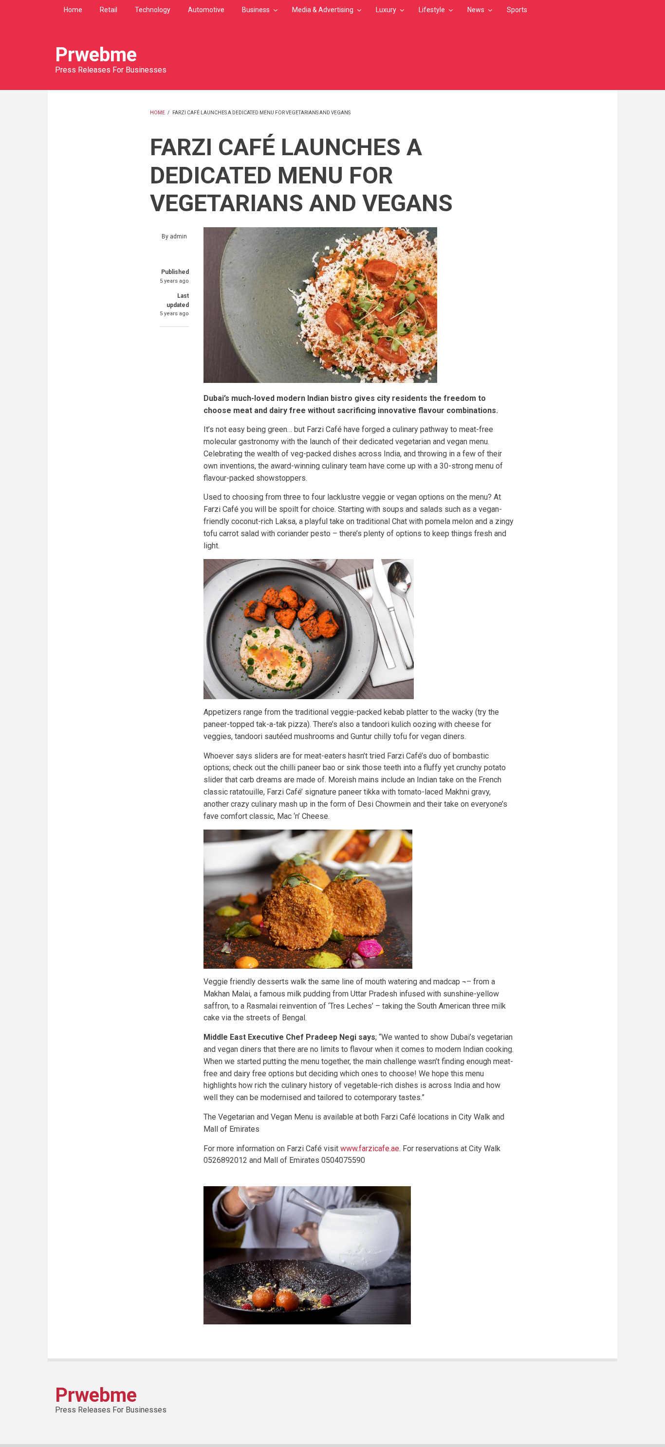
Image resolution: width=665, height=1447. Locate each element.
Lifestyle (432, 10)
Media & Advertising (322, 10)
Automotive (206, 10)
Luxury (386, 10)
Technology (152, 10)
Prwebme (96, 54)
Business (256, 10)
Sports (517, 10)
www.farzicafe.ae (369, 1148)
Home (73, 10)
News (475, 10)
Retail (108, 10)
